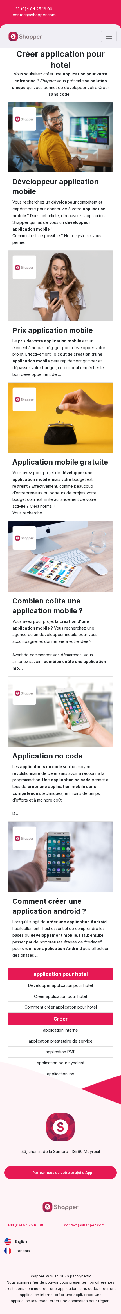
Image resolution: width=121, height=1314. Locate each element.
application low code (29, 1301)
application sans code (77, 1288)
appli (77, 1294)
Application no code (47, 756)
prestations (14, 1288)
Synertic (84, 1276)
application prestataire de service (61, 1041)
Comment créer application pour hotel (60, 1007)
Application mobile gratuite (60, 462)
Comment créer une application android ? (49, 906)
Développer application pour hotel (60, 985)
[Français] (7, 1250)
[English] (7, 1241)
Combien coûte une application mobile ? (47, 606)
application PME (60, 1051)
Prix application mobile (52, 330)
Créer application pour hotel (60, 996)
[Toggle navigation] (109, 36)
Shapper (20, 222)
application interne (60, 1030)
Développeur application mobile (55, 186)
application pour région (88, 1301)
